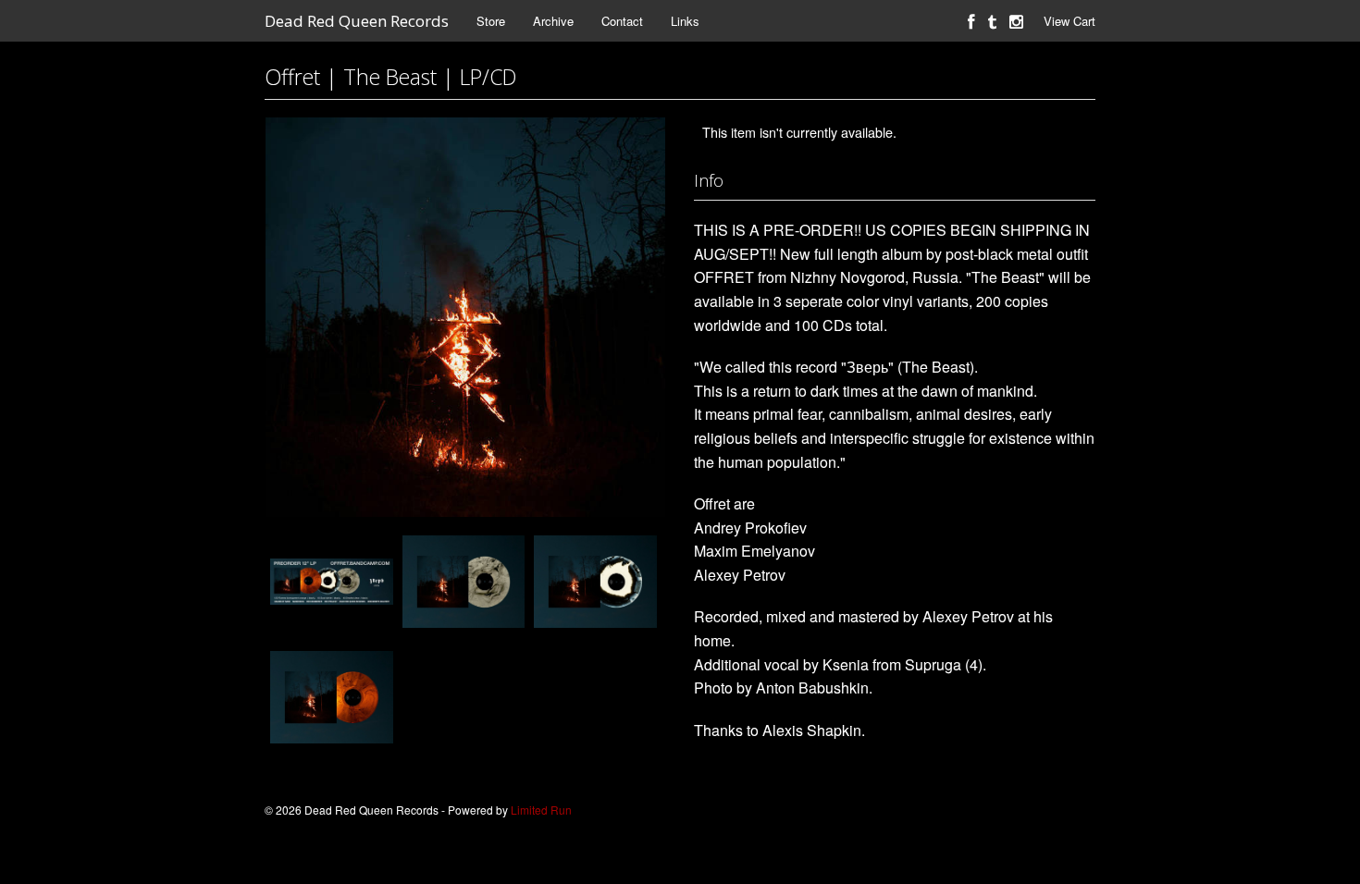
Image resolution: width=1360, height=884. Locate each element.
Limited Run (541, 809)
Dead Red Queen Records (357, 20)
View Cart (1069, 21)
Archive (553, 21)
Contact (622, 21)
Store (490, 21)
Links (685, 21)
